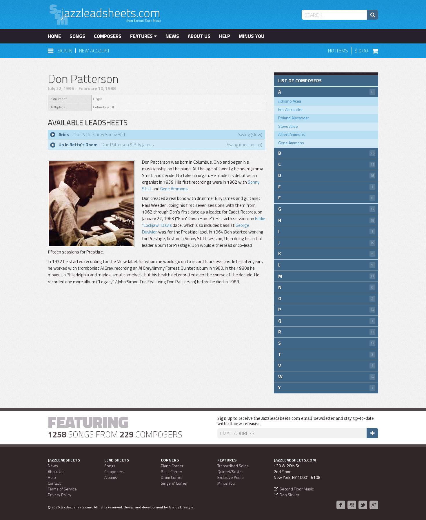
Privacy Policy (59, 495)
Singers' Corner (174, 483)
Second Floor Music (297, 489)
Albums (110, 477)
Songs (77, 36)
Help (224, 36)
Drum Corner (172, 477)
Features (142, 36)
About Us (199, 36)
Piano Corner (172, 466)
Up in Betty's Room (78, 144)
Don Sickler (289, 495)
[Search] (372, 15)
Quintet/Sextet (230, 471)
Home (54, 36)
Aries (64, 134)
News (172, 36)
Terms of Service (62, 489)
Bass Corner (171, 471)
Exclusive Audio (230, 477)
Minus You (251, 36)
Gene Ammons (174, 188)
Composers (107, 36)
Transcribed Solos (233, 466)
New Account (94, 50)
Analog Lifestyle (181, 507)
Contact (54, 483)
